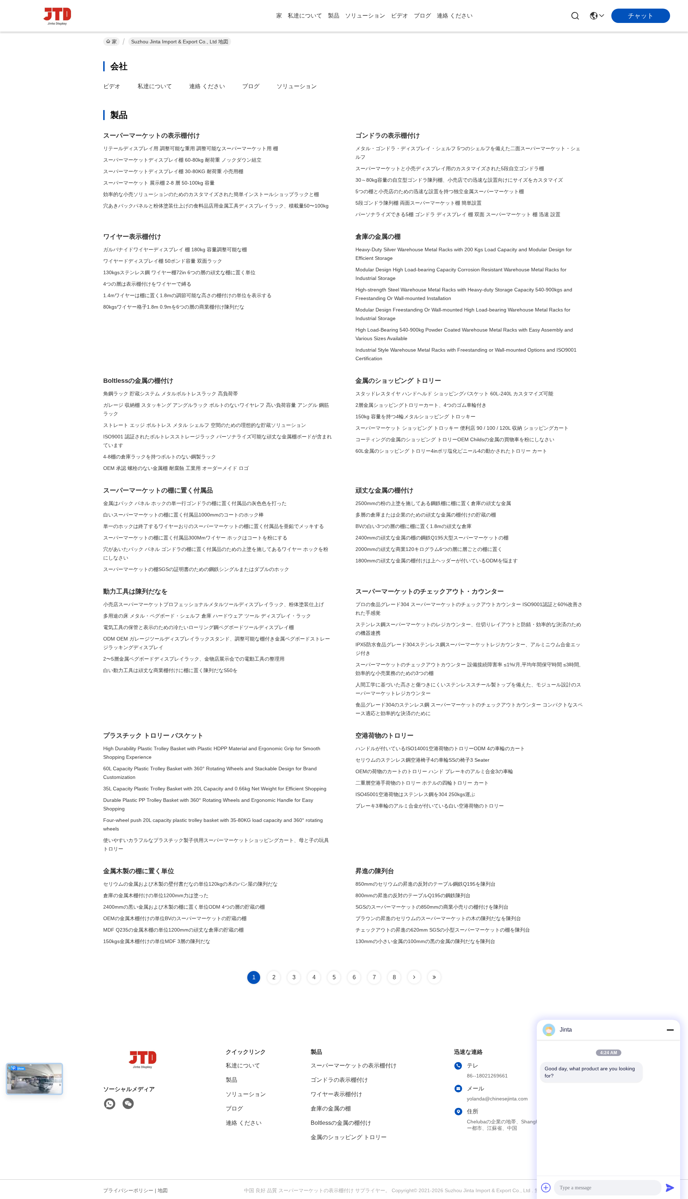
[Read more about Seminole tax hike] (414, 977)
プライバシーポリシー (128, 1190)
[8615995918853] (109, 1104)
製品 (333, 16)
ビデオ (399, 16)
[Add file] (546, 1187)
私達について (305, 16)
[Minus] (670, 1030)
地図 (163, 1190)
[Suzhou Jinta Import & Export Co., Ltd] (57, 16)
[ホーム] (142, 1068)
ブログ (422, 16)
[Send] (670, 1187)
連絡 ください (455, 16)
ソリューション (365, 16)
